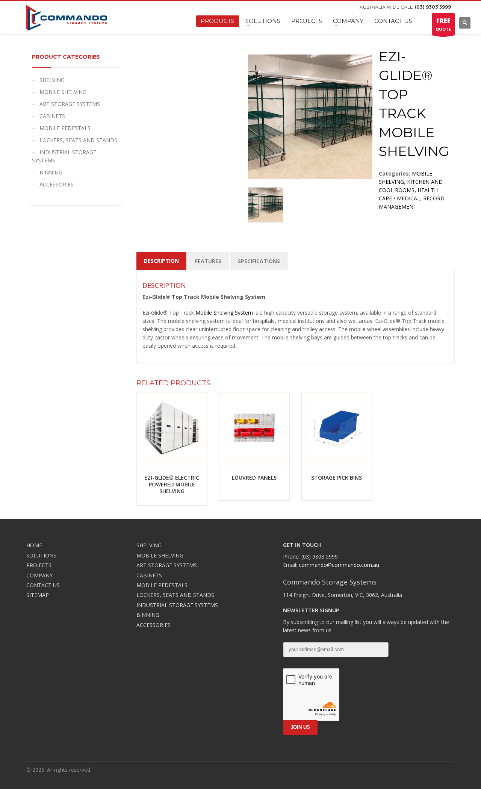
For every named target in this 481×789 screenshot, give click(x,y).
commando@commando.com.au (339, 564)
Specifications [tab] (259, 261)
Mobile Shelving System (224, 312)
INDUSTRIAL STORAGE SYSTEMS (64, 156)
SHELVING (52, 79)
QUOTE (443, 24)
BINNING (50, 172)
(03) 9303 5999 (433, 7)
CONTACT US (43, 585)
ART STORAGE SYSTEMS (69, 104)
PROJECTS (38, 565)
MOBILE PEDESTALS (65, 128)
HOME (34, 545)
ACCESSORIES (56, 184)
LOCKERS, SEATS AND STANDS (78, 140)
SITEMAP (37, 594)
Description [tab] (161, 260)
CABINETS (52, 116)
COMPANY (39, 575)
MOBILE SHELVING (62, 91)
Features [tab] (208, 261)
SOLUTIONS (41, 555)
